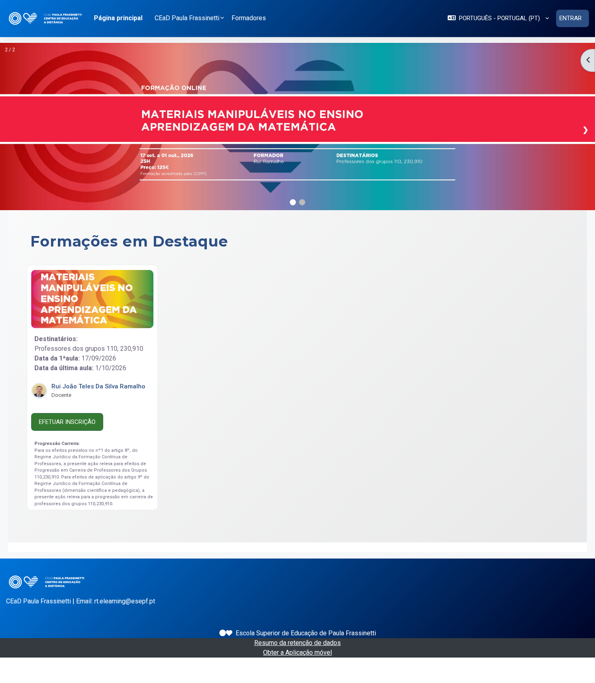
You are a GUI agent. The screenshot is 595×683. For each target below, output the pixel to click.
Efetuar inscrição (67, 421)
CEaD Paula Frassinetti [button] (187, 18)
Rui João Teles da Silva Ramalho (98, 386)
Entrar (570, 18)
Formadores (249, 18)
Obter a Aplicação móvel (297, 652)
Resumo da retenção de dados (297, 643)
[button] (498, 18)
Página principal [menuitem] (118, 18)
